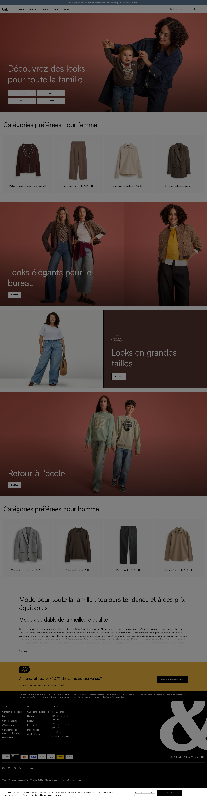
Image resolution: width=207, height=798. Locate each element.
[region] (103, 793)
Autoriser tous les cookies (170, 793)
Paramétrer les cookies (145, 793)
